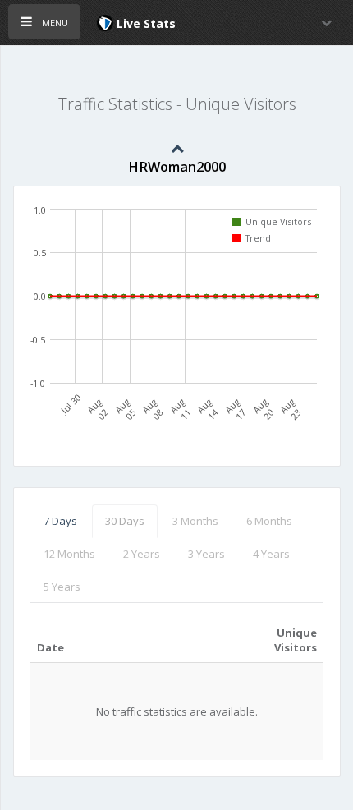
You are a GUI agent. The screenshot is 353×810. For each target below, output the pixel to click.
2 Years (141, 553)
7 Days (60, 520)
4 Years (271, 553)
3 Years (206, 553)
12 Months (69, 553)
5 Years (62, 586)
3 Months (195, 520)
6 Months (269, 520)
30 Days (124, 520)
